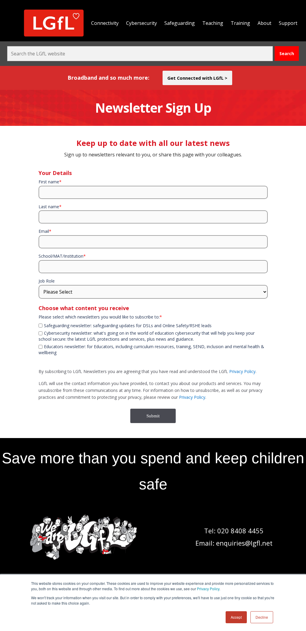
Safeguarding (179, 23)
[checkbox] (153, 322)
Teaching (212, 23)
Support (288, 23)
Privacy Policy (208, 588)
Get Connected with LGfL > (197, 78)
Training (240, 23)
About (264, 23)
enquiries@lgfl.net (244, 542)
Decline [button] (261, 617)
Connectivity (105, 23)
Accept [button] (236, 617)
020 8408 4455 (240, 530)
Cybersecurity (141, 23)
